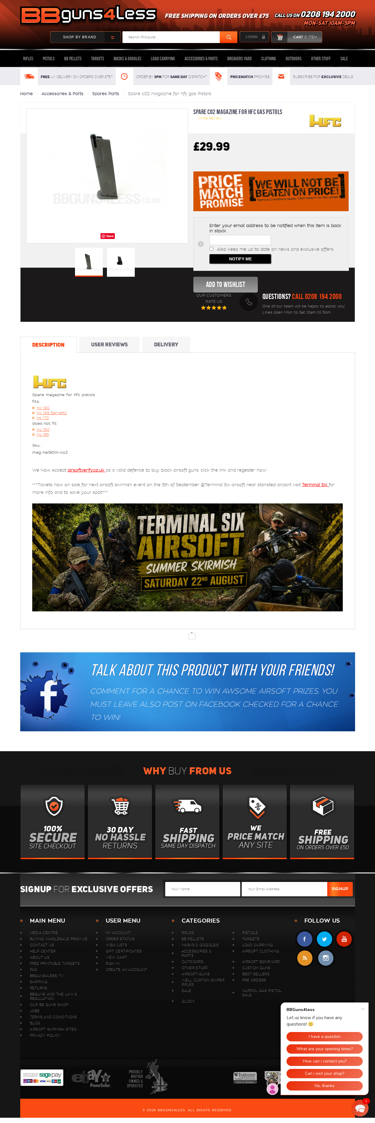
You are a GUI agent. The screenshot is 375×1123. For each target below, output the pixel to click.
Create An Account (126, 969)
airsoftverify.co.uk (87, 470)
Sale (344, 58)
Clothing (268, 58)
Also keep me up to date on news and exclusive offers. (275, 249)
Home (26, 93)
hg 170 (43, 417)
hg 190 (43, 407)
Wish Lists (116, 945)
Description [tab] (48, 344)
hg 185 (43, 434)
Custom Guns (256, 968)
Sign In (113, 963)
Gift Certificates (124, 951)
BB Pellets (72, 58)
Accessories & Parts (201, 58)
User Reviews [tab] (109, 344)
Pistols (48, 58)
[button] (360, 1108)
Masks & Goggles (127, 58)
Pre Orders (254, 980)
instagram (325, 958)
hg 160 (43, 429)
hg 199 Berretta (52, 412)
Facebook (304, 939)
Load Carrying (163, 58)
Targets (97, 58)
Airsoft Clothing (260, 951)
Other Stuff (321, 58)
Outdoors (293, 58)
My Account (118, 933)
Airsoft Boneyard (261, 961)
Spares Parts (105, 93)
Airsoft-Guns (196, 974)
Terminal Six (315, 484)
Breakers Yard (239, 58)
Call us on (315, 19)
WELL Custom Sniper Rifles (203, 982)
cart (305, 37)
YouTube (344, 939)
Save (110, 236)
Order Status (120, 939)
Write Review (210, 118)
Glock (188, 1001)
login (251, 37)
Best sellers (256, 974)
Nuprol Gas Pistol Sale (262, 992)
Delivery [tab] (166, 344)
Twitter (324, 939)
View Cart (116, 957)
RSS (304, 958)
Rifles (28, 58)
